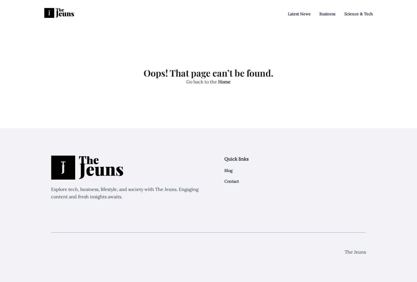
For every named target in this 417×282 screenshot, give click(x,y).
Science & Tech (358, 13)
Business (327, 13)
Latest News (299, 13)
